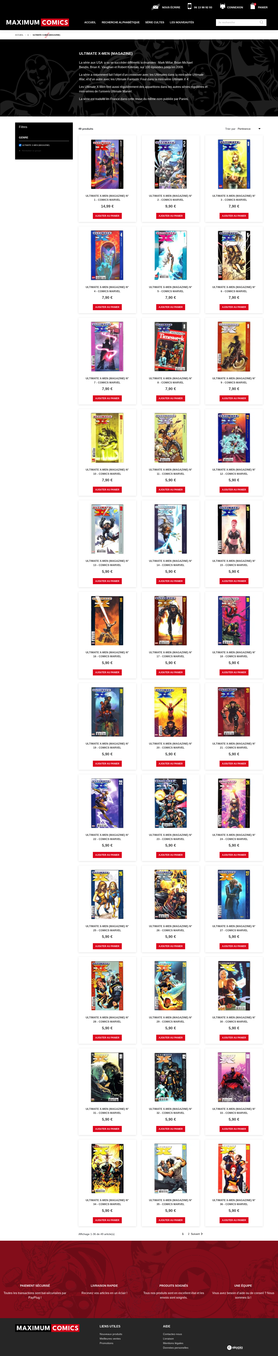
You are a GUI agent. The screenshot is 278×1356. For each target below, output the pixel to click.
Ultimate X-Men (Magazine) (36, 145)
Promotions (106, 1343)
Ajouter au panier (107, 216)
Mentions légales (173, 1343)
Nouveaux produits (111, 1334)
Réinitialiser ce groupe (31, 151)
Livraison (168, 1338)
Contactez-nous (172, 1334)
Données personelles (175, 1347)
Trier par (230, 128)
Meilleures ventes (110, 1338)
